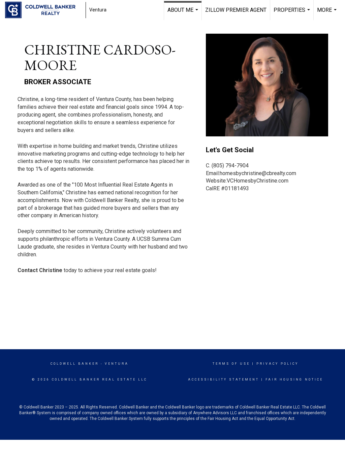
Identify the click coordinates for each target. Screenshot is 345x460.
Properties (293, 13)
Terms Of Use (231, 363)
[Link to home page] (43, 10)
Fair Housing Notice (294, 379)
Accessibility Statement (223, 379)
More (327, 13)
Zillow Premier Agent (235, 10)
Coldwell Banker (75, 363)
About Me (183, 13)
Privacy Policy (277, 363)
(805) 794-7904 (230, 165)
